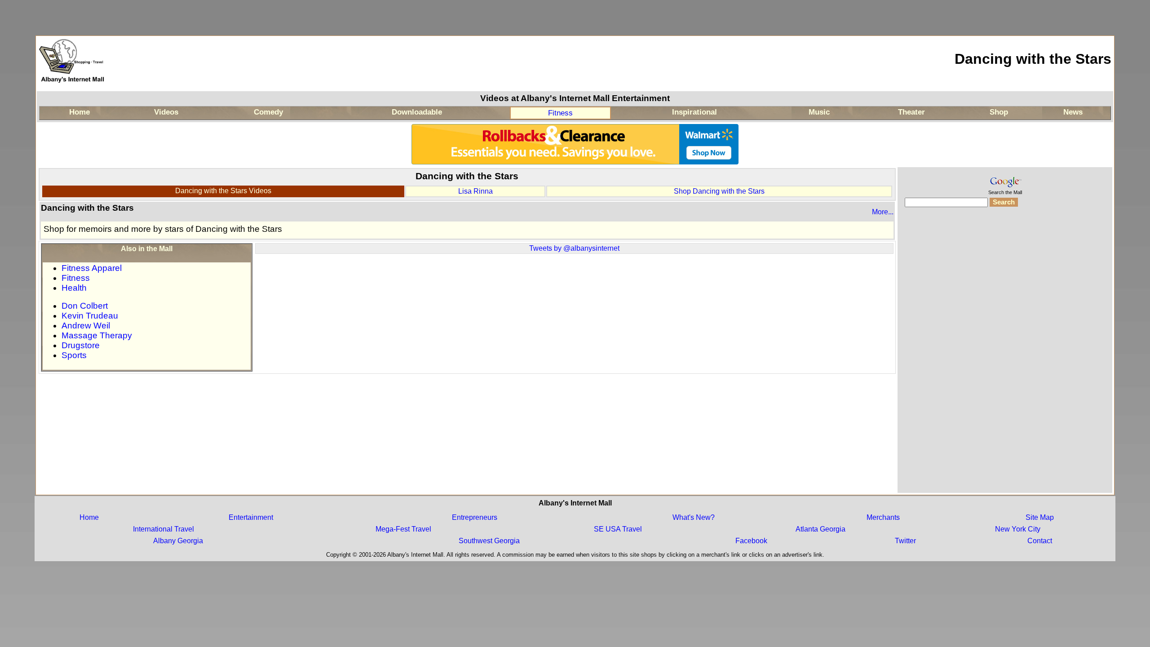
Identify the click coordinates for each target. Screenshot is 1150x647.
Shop (999, 111)
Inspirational (694, 111)
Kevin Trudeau (90, 315)
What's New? (693, 517)
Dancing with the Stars (1033, 59)
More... (882, 212)
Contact (1039, 541)
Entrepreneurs (474, 517)
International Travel (163, 529)
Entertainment (251, 517)
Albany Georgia (178, 541)
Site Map (1040, 517)
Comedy (268, 111)
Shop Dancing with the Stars (719, 191)
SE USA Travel (618, 529)
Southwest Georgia (489, 541)
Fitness (560, 112)
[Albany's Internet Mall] (72, 87)
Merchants (883, 517)
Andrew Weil (86, 325)
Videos (166, 111)
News (1073, 111)
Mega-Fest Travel (403, 529)
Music (819, 111)
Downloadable (417, 111)
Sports (74, 355)
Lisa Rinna (475, 191)
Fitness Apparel (92, 268)
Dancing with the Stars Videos (223, 191)
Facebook (751, 541)
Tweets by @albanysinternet (574, 248)
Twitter (905, 541)
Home (79, 111)
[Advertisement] (1005, 356)
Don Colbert (85, 305)
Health (74, 287)
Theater (911, 111)
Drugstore (81, 345)
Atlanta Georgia (820, 529)
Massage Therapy (97, 335)
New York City (1017, 529)
